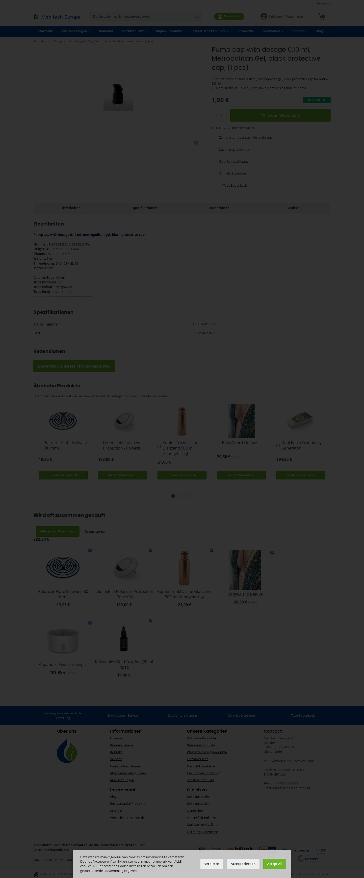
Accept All (274, 864)
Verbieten (211, 864)
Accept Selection (243, 864)
